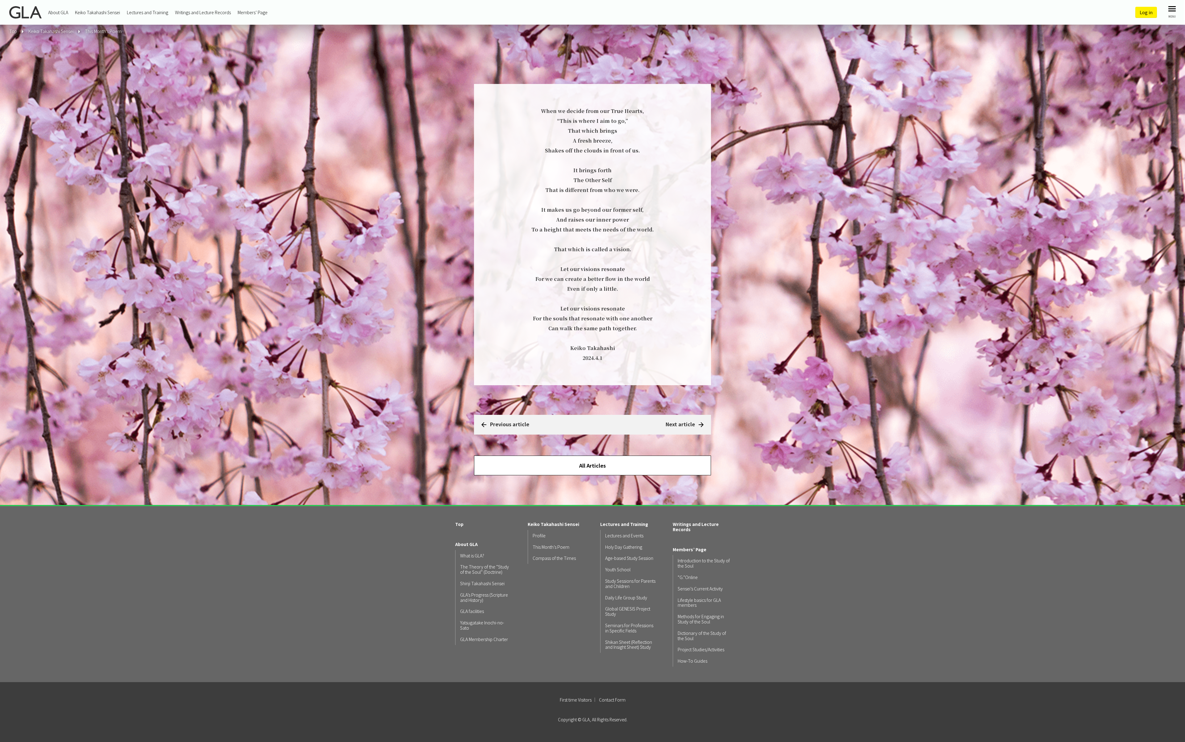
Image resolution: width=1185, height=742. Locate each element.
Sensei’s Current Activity (700, 588)
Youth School (617, 569)
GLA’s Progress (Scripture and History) (484, 597)
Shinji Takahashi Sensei (482, 583)
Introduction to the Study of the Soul (704, 563)
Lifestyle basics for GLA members (699, 603)
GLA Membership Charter (484, 639)
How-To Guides (692, 661)
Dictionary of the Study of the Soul (702, 636)
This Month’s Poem (551, 547)
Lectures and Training (147, 12)
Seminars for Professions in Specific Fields (629, 628)
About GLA (58, 12)
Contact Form (612, 700)
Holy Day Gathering (623, 547)
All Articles (592, 465)
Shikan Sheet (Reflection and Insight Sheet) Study (628, 645)
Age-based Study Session (629, 558)
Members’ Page (253, 12)
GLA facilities (472, 611)
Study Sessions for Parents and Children (630, 583)
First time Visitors (576, 700)
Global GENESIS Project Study (627, 611)
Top (459, 524)
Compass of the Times (554, 558)
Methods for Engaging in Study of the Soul (701, 619)
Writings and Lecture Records (203, 12)
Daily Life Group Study (626, 597)
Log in (1146, 12)
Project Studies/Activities (701, 649)
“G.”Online (688, 577)
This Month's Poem (103, 31)
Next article (680, 424)
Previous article (509, 424)
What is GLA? (472, 555)
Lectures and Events (624, 535)
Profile (539, 535)
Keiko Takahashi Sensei (97, 12)
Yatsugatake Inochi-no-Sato (482, 625)
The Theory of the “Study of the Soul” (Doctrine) (484, 569)
